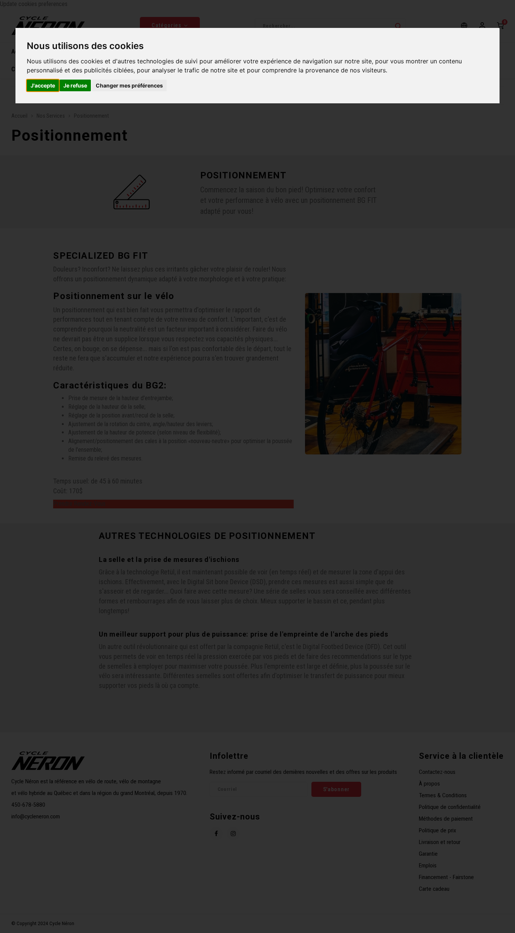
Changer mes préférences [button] (129, 85)
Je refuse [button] (75, 85)
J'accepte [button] (43, 85)
